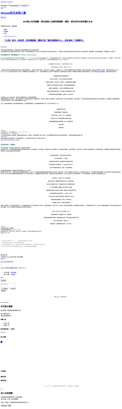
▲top (2, 277)
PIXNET (48, 386)
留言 (15, 268)
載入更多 (3, 280)
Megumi (3, 258)
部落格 (6, 31)
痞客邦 (12, 268)
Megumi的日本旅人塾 (13, 12)
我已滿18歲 (4, 405)
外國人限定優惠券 (100, 71)
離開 (9, 405)
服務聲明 (77, 386)
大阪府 (13, 274)
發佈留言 (3, 290)
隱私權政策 (70, 386)
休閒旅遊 (14, 26)
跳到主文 (3, 17)
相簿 (5, 29)
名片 (5, 33)
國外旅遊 (13, 272)
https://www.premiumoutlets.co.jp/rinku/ (10, 139)
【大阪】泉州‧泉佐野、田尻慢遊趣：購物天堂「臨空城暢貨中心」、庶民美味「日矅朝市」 (44, 40)
